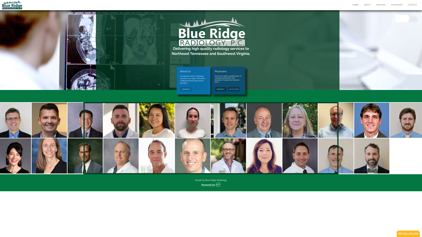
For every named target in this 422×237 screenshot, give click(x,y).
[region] (211, 138)
